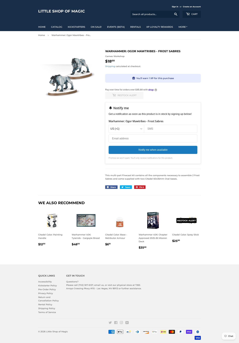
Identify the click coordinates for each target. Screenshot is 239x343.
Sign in (175, 7)
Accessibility (45, 281)
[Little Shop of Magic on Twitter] (110, 323)
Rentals (135, 26)
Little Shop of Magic (61, 11)
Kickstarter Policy (47, 285)
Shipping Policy (46, 308)
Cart (194, 14)
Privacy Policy (45, 293)
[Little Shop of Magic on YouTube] (127, 323)
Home (42, 26)
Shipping (110, 66)
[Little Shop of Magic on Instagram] (121, 323)
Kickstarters (76, 26)
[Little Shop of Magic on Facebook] (116, 323)
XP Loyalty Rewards (159, 26)
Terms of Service (47, 312)
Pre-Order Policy (47, 289)
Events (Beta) (116, 26)
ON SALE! (96, 26)
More (182, 26)
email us (99, 285)
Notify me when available (153, 149)
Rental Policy (45, 304)
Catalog (56, 26)
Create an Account (192, 7)
